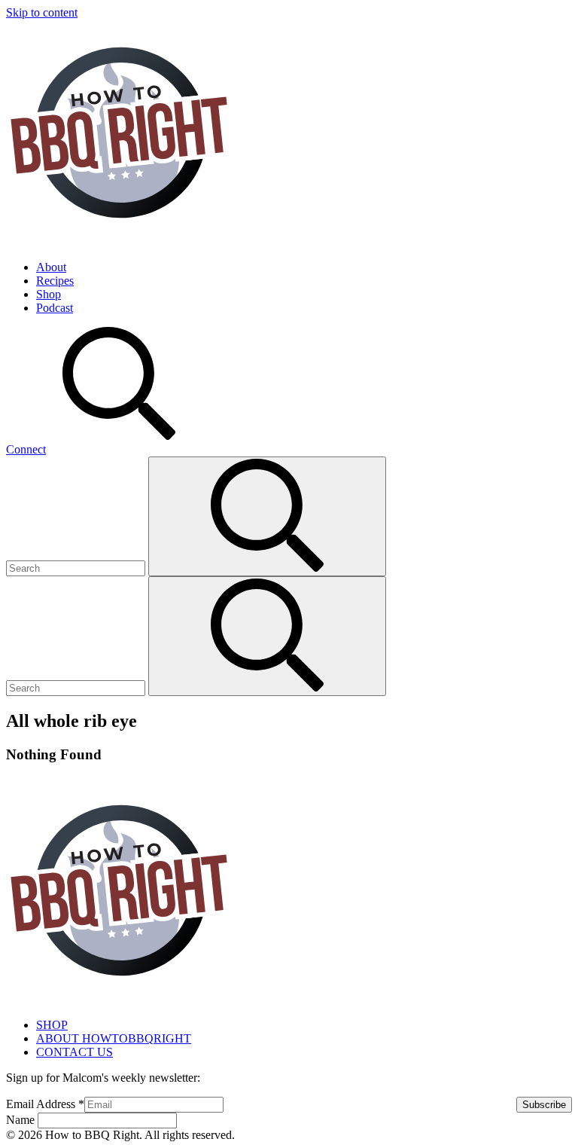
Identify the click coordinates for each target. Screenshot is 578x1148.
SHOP (52, 1024)
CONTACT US (74, 1052)
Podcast (54, 307)
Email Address (45, 1104)
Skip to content (42, 12)
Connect (26, 449)
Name (22, 1119)
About (51, 267)
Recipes (55, 280)
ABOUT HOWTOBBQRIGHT (113, 1038)
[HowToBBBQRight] (119, 241)
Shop (48, 294)
